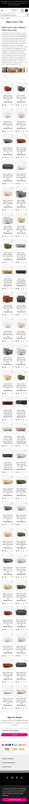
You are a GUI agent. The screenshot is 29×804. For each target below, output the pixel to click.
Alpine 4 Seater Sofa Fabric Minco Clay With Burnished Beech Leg (21, 701)
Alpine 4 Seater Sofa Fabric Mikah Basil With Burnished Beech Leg (21, 491)
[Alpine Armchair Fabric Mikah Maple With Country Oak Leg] (3, 105)
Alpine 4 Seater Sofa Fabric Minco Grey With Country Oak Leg (21, 465)
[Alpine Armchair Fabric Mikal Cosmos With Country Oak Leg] (5, 105)
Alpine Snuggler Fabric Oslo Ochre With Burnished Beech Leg (21, 229)
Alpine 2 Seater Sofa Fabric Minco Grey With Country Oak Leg (21, 517)
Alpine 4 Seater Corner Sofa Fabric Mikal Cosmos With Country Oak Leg (21, 412)
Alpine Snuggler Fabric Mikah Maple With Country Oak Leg (8, 307)
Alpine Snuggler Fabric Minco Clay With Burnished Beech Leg (21, 334)
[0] (26, 12)
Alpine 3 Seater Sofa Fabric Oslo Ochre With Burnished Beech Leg (8, 596)
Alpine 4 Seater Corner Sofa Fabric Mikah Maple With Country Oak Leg (7, 412)
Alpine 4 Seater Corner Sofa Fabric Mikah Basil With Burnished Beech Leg (21, 281)
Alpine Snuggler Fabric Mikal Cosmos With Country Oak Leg (21, 307)
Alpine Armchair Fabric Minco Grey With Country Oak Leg (21, 360)
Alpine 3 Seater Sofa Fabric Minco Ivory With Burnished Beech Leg (21, 176)
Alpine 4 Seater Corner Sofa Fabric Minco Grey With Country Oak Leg (21, 255)
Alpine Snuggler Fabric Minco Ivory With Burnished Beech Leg (8, 334)
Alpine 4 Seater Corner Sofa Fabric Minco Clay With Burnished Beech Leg (21, 438)
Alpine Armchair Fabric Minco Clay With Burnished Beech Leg (21, 124)
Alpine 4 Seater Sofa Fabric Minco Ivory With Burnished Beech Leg (8, 701)
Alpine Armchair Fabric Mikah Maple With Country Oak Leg (8, 98)
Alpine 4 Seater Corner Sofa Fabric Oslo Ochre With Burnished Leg (7, 281)
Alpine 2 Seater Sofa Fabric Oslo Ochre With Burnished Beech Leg (8, 543)
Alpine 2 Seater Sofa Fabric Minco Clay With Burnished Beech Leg (21, 648)
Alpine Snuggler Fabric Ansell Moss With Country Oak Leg (21, 202)
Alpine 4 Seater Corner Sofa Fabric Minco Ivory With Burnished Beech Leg (8, 438)
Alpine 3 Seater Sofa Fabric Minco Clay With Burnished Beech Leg (8, 202)
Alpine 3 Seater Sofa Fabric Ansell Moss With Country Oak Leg (8, 150)
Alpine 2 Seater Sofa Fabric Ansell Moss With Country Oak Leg (8, 517)
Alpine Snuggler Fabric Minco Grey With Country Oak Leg (7, 229)
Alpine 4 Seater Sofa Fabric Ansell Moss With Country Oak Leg (8, 570)
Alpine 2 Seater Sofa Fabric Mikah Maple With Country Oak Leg (8, 622)
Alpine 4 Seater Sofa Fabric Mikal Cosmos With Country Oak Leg (21, 675)
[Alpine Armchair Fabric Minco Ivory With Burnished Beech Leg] (8, 105)
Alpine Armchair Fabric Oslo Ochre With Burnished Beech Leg (8, 386)
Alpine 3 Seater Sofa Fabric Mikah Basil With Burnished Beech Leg (21, 596)
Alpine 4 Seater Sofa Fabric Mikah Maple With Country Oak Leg (8, 675)
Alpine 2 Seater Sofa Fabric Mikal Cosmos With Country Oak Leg (21, 622)
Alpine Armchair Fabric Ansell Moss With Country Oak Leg (7, 360)
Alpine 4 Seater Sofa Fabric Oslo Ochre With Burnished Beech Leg (8, 491)
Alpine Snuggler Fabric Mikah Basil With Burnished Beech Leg (8, 255)
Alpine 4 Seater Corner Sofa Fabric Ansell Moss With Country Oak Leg (7, 465)
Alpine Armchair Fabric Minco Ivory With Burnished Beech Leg (8, 124)
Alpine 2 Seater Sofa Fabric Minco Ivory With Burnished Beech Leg (8, 648)
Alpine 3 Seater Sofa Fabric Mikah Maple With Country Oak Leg (21, 150)
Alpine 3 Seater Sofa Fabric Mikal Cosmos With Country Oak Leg (8, 176)
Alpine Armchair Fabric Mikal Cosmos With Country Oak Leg (21, 98)
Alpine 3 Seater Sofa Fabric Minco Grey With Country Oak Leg (21, 570)
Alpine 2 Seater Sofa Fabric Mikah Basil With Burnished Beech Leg (21, 543)
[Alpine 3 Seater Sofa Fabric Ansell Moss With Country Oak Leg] (13, 105)
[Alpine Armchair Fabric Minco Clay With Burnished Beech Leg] (10, 105)
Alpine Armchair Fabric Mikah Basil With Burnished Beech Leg (21, 386)
